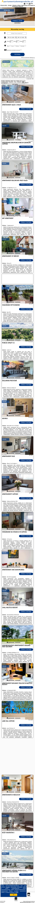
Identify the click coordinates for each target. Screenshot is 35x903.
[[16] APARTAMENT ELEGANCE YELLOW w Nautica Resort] (17, 672)
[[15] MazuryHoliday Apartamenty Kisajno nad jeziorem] (17, 634)
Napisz (33, 902)
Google (8, 887)
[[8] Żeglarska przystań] (17, 370)
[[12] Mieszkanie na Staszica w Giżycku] (17, 521)
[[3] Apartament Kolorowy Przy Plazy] (17, 170)
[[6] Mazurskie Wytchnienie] (17, 294)
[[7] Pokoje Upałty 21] (17, 332)
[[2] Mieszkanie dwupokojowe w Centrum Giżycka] (17, 132)
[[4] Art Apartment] (17, 207)
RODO (16, 892)
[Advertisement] (17, 756)
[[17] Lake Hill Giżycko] (17, 710)
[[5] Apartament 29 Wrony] (17, 245)
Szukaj (17, 54)
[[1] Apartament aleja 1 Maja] (17, 94)
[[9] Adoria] (17, 408)
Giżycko (4, 88)
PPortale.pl (2, 902)
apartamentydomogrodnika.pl (17, 2)
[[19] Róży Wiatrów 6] (17, 822)
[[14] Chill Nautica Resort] (17, 597)
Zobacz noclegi (26, 109)
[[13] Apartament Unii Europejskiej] (17, 559)
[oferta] (7, 102)
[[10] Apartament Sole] (17, 445)
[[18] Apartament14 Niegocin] (17, 784)
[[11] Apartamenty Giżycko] (17, 483)
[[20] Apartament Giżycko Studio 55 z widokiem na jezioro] (17, 860)
